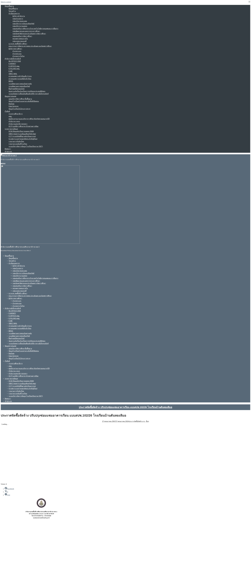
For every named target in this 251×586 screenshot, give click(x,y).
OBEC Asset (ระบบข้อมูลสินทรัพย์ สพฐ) (22, 134)
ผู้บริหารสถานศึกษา (15, 49)
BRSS (11, 81)
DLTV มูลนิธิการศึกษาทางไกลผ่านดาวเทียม (23, 126)
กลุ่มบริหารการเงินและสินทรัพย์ (23, 23)
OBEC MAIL (13, 74)
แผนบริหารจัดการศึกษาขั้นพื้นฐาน (20, 99)
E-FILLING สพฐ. (14, 69)
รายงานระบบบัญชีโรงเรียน (18, 144)
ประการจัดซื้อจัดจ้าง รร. (137, 421)
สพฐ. (10, 116)
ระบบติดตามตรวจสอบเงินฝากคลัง (20, 84)
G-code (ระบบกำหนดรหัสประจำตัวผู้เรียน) (23, 139)
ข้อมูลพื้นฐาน (9, 6)
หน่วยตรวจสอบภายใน (20, 38)
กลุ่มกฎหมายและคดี (19, 41)
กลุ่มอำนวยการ (18, 18)
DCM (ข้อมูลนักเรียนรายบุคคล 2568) (21, 131)
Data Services (13, 106)
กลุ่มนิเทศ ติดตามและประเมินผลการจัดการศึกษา (29, 33)
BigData (11, 104)
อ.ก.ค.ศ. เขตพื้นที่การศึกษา (18, 44)
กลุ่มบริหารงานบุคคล (20, 26)
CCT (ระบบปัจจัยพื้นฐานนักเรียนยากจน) (22, 136)
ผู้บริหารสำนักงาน (19, 16)
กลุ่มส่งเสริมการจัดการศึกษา (22, 36)
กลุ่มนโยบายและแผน (20, 21)
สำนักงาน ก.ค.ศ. (14, 121)
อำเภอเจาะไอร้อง (19, 56)
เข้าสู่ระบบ (8, 151)
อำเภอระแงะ (17, 51)
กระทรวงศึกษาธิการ (16, 114)
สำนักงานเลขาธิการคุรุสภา (18, 124)
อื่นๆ (147, 421)
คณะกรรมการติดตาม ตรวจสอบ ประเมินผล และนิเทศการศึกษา (30, 46)
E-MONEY (12, 64)
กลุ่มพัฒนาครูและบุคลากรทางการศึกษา (26, 31)
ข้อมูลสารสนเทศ (10, 96)
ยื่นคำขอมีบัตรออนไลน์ (16, 89)
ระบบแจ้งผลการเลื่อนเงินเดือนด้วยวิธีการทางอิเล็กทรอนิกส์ (29, 94)
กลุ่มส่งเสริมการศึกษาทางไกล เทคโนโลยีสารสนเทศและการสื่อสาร (35, 28)
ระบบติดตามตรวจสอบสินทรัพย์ (19, 86)
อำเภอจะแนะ (17, 54)
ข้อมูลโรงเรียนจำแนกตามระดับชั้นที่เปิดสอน (24, 101)
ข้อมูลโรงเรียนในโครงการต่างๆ (19, 109)
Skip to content (6, 2)
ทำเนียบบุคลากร (14, 13)
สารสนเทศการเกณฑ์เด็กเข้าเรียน (20, 79)
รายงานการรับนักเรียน (16, 141)
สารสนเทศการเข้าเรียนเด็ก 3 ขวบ (20, 76)
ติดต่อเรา (8, 149)
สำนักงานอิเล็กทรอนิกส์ (13, 59)
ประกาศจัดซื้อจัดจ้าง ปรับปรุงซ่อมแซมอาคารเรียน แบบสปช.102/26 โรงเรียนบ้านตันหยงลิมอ (125, 407)
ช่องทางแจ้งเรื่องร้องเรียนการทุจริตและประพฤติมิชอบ (27, 91)
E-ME (11, 71)
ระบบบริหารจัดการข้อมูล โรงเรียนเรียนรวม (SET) (26, 146)
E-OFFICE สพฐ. (14, 66)
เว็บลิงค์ (7, 111)
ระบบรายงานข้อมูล (11, 129)
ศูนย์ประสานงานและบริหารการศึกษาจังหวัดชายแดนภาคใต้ (29, 119)
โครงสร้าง (12, 11)
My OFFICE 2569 (15, 61)
